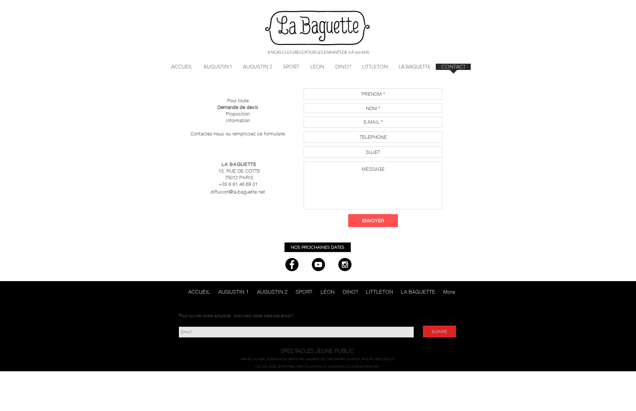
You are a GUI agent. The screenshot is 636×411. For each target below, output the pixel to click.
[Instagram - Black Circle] (344, 264)
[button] (414, 69)
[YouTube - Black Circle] (318, 264)
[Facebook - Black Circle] (291, 264)
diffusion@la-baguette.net (238, 192)
